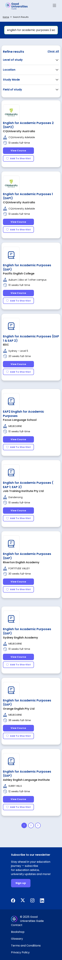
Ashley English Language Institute (26, 780)
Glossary (17, 939)
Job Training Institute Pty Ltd (23, 491)
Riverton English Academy (21, 562)
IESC (6, 345)
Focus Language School (20, 420)
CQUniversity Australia (19, 131)
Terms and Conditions (26, 946)
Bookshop (17, 932)
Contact (16, 925)
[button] (54, 6)
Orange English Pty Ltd (18, 709)
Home (6, 17)
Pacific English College (18, 273)
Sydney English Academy (20, 638)
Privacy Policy (20, 952)
